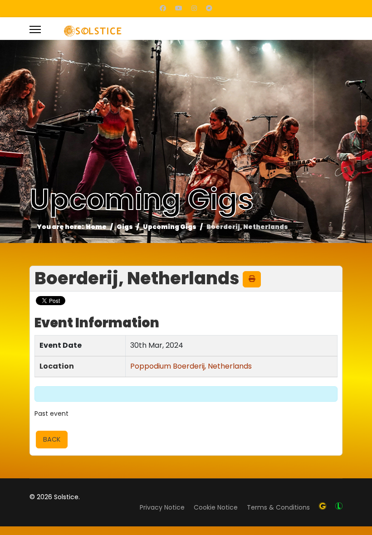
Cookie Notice (216, 507)
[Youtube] (178, 8)
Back (51, 439)
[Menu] (35, 28)
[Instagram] (194, 8)
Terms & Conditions (278, 507)
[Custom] (209, 8)
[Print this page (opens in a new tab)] (252, 278)
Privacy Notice (162, 507)
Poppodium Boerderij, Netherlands (191, 366)
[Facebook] (163, 8)
